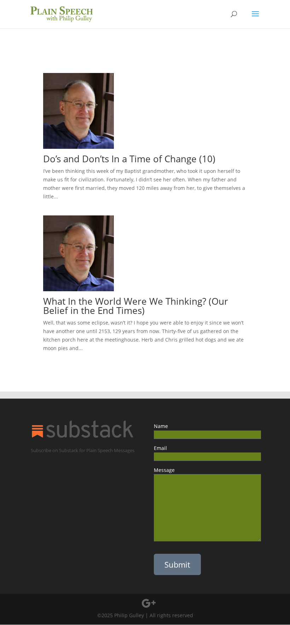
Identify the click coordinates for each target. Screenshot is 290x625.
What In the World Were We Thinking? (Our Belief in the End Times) (135, 306)
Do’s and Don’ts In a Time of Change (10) (129, 158)
